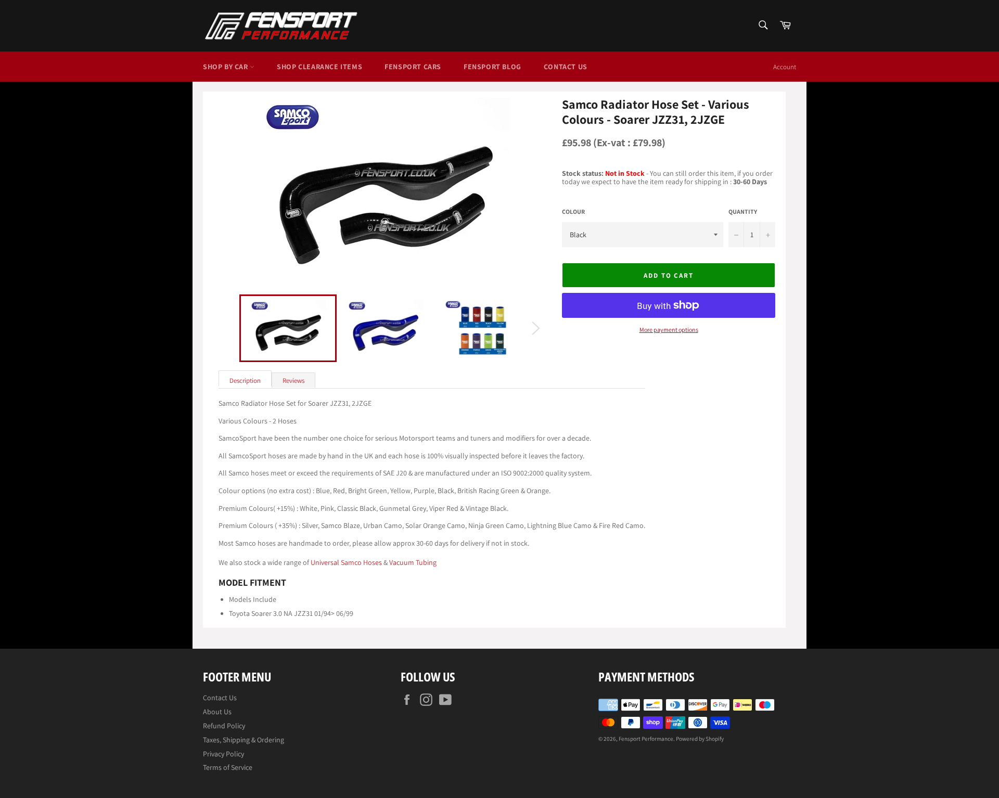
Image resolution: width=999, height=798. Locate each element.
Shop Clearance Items (319, 66)
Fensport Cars (413, 66)
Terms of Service (227, 767)
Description (245, 380)
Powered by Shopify (700, 738)
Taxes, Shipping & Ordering (243, 739)
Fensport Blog (492, 66)
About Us (217, 711)
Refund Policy (224, 725)
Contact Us (565, 66)
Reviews (293, 380)
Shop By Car (226, 66)
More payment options (668, 329)
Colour (573, 211)
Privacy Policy (223, 753)
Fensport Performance (646, 738)
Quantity (742, 211)
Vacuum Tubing (413, 562)
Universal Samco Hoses (346, 562)
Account (784, 66)
